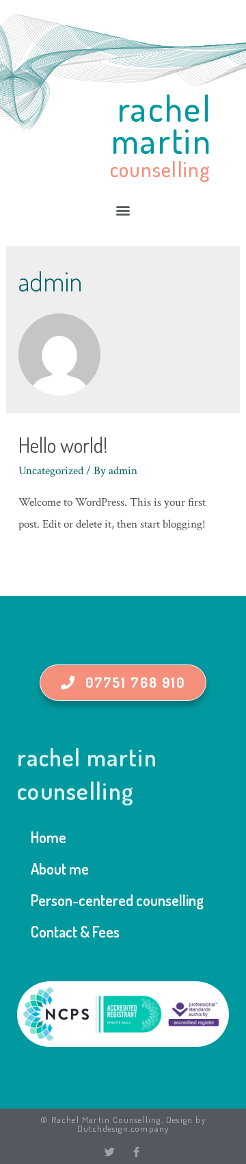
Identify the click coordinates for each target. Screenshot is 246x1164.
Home (48, 836)
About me (60, 868)
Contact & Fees (75, 931)
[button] (123, 210)
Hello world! (63, 445)
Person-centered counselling (117, 899)
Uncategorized (50, 470)
